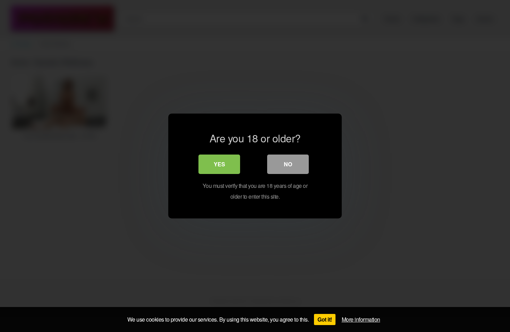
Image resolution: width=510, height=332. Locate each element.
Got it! (324, 319)
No (288, 164)
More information (361, 319)
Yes (219, 164)
